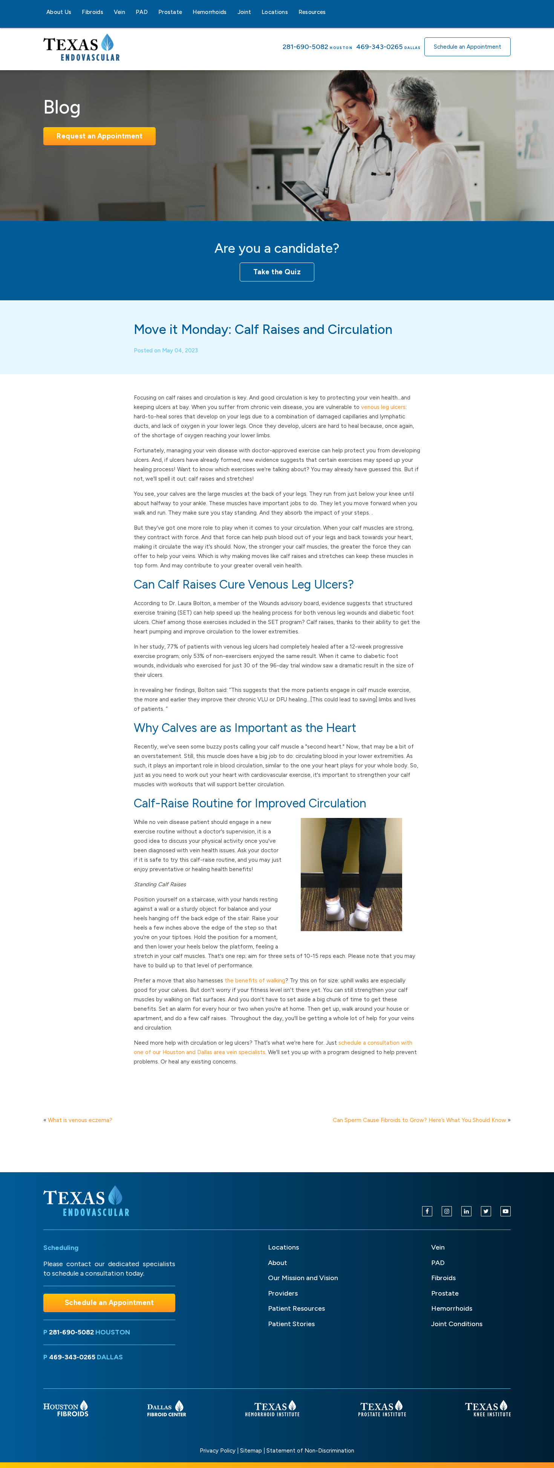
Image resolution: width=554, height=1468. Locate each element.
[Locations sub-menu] (292, 12)
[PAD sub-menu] (152, 12)
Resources (312, 12)
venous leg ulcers (383, 407)
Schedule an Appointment (467, 46)
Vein (119, 12)
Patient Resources (296, 1308)
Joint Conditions (456, 1324)
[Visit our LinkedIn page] (466, 1211)
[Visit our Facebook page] (427, 1211)
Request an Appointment (99, 136)
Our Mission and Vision (303, 1278)
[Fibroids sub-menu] (107, 12)
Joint (244, 12)
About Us (58, 12)
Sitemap (251, 1450)
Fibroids (92, 12)
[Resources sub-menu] (330, 12)
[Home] (87, 1200)
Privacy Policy (218, 1450)
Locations (275, 12)
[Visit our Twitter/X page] (486, 1211)
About (277, 1263)
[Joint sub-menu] (255, 12)
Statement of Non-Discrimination (310, 1450)
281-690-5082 (305, 47)
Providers (283, 1293)
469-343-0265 (379, 47)
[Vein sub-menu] (129, 12)
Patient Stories (291, 1324)
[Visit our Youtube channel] (505, 1211)
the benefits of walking (255, 980)
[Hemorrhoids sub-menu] (231, 12)
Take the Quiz (277, 271)
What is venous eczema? (80, 1120)
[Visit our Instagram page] (447, 1211)
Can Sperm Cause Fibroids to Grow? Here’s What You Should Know (419, 1120)
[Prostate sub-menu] (186, 12)
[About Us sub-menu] (75, 12)
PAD (142, 12)
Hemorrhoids (209, 12)
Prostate (170, 12)
